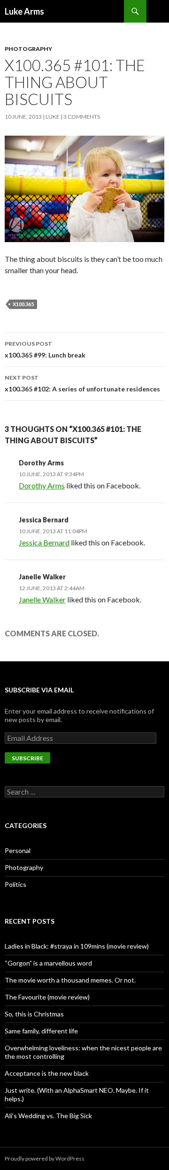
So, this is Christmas (34, 1014)
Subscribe (27, 758)
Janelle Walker (42, 577)
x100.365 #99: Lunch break (45, 349)
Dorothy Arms (41, 463)
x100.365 (23, 304)
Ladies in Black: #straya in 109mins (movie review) (77, 946)
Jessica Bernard (44, 520)
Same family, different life (41, 1031)
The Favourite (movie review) (47, 997)
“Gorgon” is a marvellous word (48, 963)
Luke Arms (24, 11)
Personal (18, 850)
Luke (53, 116)
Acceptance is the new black (47, 1073)
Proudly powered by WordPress (44, 1158)
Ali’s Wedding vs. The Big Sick (48, 1116)
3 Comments (81, 116)
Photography (28, 48)
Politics (15, 884)
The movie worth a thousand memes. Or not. (70, 980)
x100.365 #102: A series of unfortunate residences (82, 383)
